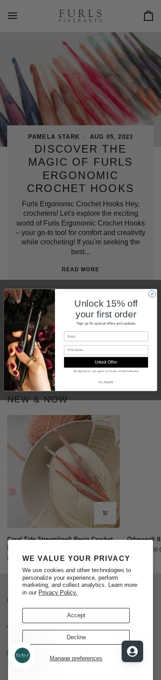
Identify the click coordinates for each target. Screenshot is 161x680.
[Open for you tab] (132, 651)
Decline (76, 637)
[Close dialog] (151, 294)
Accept (76, 615)
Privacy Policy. (57, 592)
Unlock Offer (106, 362)
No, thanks (105, 382)
